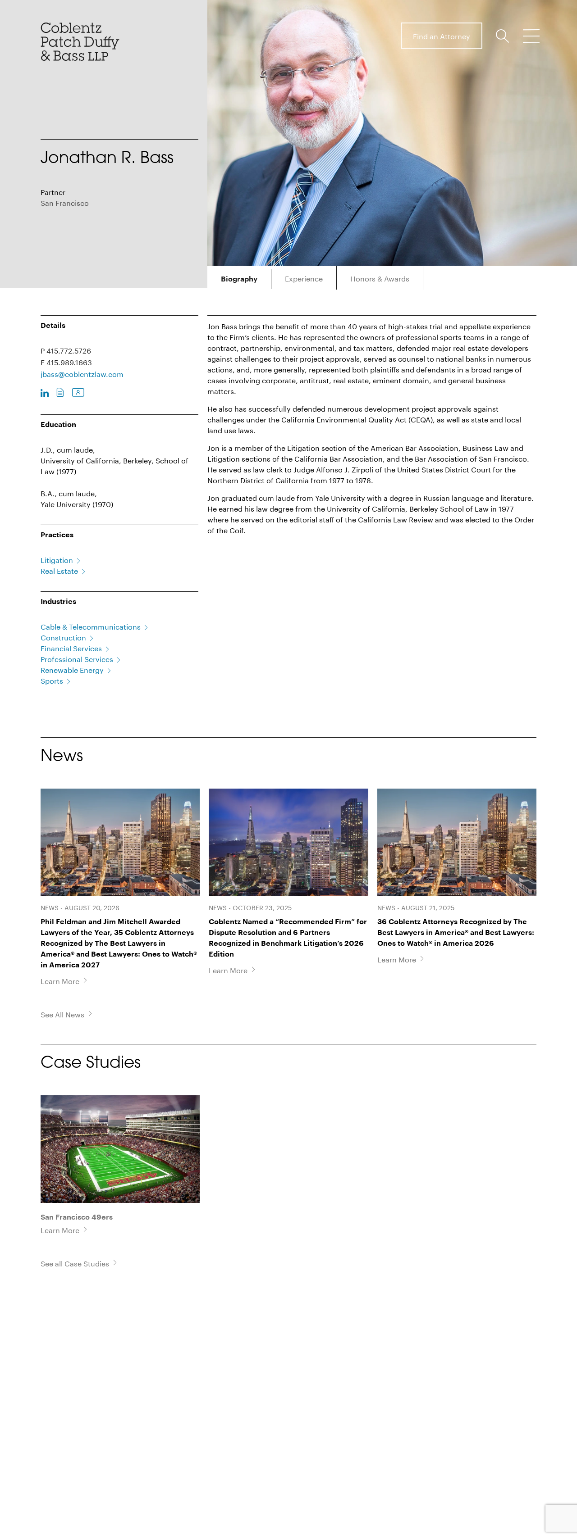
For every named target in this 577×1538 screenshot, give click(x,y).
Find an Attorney (441, 35)
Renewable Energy (72, 669)
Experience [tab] (304, 277)
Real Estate (59, 570)
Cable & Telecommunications (91, 625)
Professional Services (77, 658)
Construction (63, 636)
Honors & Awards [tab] (379, 277)
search (504, 36)
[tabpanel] (371, 419)
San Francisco (65, 202)
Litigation (57, 559)
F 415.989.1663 (66, 361)
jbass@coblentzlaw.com (82, 373)
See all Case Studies (75, 1262)
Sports (52, 679)
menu (531, 36)
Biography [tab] (239, 279)
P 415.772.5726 (66, 349)
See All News (62, 1013)
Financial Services (71, 647)
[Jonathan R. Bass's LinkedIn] (45, 393)
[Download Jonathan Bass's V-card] (78, 393)
